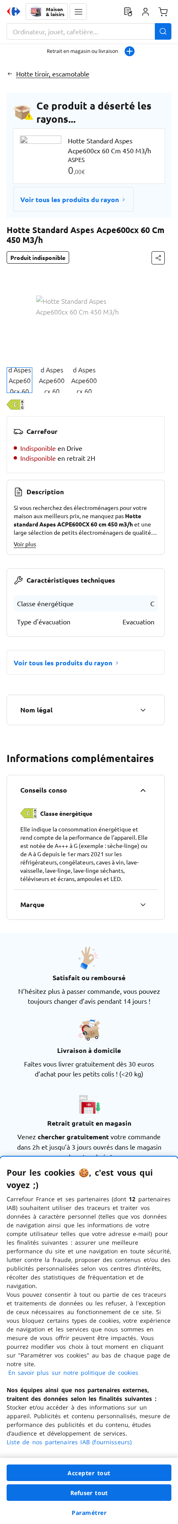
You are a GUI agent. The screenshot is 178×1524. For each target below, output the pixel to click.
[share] (158, 257)
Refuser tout (89, 1493)
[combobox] (89, 31)
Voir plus (25, 544)
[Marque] (143, 904)
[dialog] (89, 1340)
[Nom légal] (143, 710)
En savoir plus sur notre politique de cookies (73, 1372)
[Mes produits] (128, 11)
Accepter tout (89, 1473)
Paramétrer (89, 1513)
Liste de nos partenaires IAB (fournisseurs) (69, 1442)
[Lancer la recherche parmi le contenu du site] (163, 31)
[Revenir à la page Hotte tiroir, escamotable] (10, 73)
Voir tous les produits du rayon (69, 199)
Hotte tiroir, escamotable (52, 73)
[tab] (19, 380)
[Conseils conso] (143, 790)
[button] (78, 11)
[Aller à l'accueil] (14, 11)
